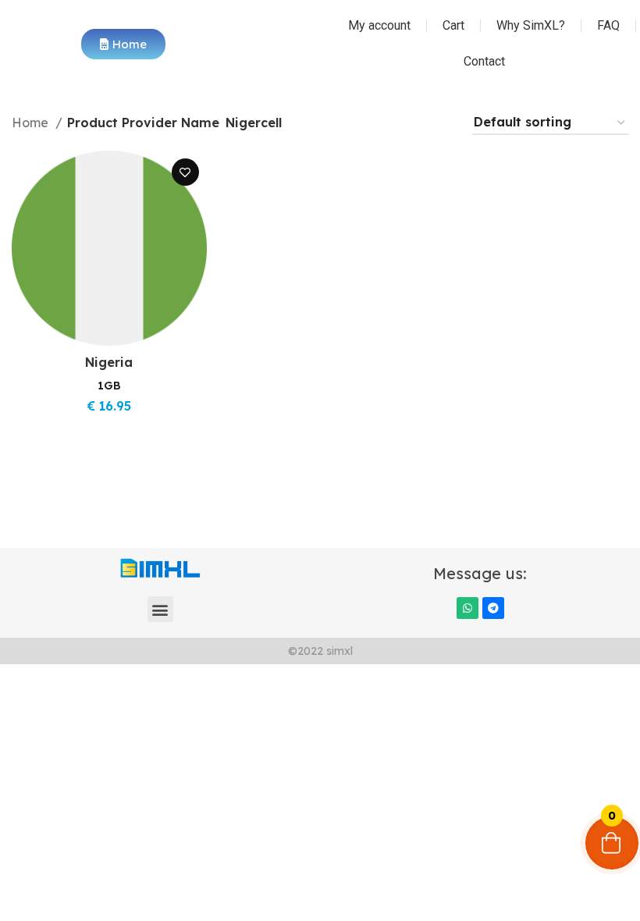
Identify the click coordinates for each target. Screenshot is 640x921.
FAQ (608, 25)
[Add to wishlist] (185, 172)
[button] (160, 609)
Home (32, 122)
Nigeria (109, 362)
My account (379, 25)
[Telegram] (493, 608)
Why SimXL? (530, 25)
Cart (453, 25)
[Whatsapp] (467, 608)
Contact (484, 61)
